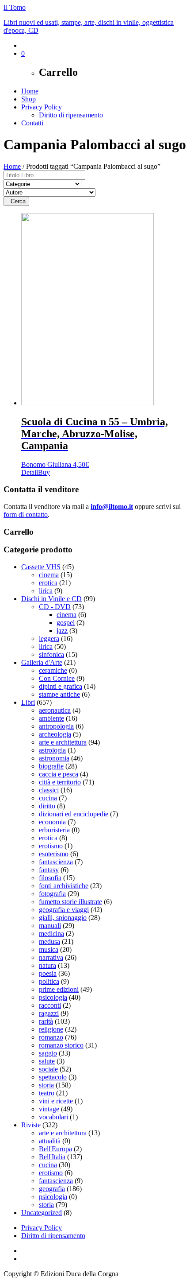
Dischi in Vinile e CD (51, 598)
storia (46, 1085)
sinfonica (51, 654)
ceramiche (53, 670)
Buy (44, 472)
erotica (48, 582)
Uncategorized (41, 1212)
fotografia (52, 893)
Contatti (32, 123)
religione (51, 1029)
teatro (46, 1093)
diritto (47, 806)
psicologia (53, 997)
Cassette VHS (41, 567)
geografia (52, 1188)
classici (49, 790)
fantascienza (56, 862)
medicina (51, 933)
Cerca (16, 201)
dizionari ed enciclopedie (73, 814)
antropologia (56, 726)
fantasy (49, 869)
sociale (48, 1069)
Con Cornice (57, 678)
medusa (49, 941)
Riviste (31, 1125)
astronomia (54, 758)
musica (48, 949)
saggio (48, 1053)
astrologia (52, 750)
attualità (50, 1141)
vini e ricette (56, 1101)
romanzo (51, 1037)
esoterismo (53, 854)
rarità (46, 1021)
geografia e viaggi (64, 909)
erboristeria (54, 830)
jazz (62, 630)
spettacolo (53, 1077)
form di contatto (26, 514)
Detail (29, 472)
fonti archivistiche (63, 885)
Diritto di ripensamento (71, 115)
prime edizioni (59, 989)
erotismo (51, 846)
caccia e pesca (58, 774)
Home (29, 91)
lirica (46, 590)
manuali (50, 925)
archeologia (55, 734)
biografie (51, 766)
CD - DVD (55, 606)
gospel (66, 622)
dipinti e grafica (60, 686)
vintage (49, 1109)
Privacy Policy (41, 107)
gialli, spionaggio (63, 917)
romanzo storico (61, 1045)
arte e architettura (63, 742)
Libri (28, 702)
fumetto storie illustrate (70, 901)
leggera (49, 638)
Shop (28, 99)
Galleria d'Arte (41, 662)
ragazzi (49, 1013)
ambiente (51, 718)
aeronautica (55, 710)
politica (49, 981)
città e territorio (60, 782)
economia (52, 822)
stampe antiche (59, 694)
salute (47, 1061)
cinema (49, 574)
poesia (48, 973)
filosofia (50, 877)
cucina (48, 798)
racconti (50, 1005)
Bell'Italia (52, 1157)
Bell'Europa (55, 1149)
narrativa (51, 957)
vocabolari (53, 1117)
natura (47, 965)
